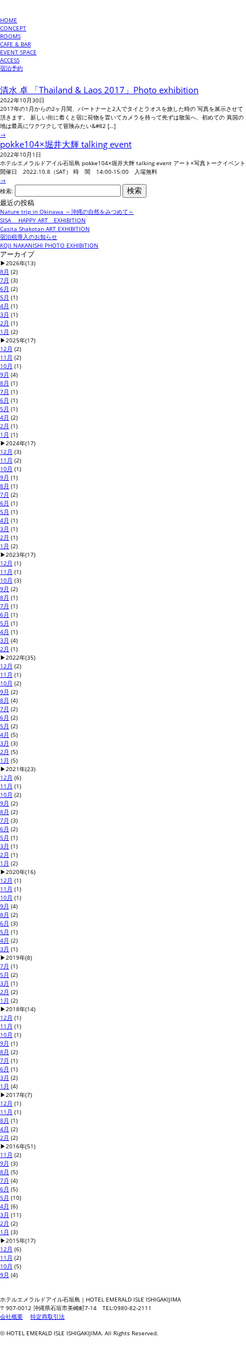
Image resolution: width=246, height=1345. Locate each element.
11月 (6, 357)
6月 (4, 289)
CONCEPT (13, 28)
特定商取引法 (47, 1316)
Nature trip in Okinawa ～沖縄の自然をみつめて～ (67, 211)
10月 (6, 366)
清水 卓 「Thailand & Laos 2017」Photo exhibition (99, 89)
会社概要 (11, 1316)
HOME (8, 20)
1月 (4, 332)
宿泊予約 (11, 68)
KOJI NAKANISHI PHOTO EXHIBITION (49, 245)
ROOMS (10, 36)
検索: (6, 191)
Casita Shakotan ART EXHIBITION (45, 229)
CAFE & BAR (15, 44)
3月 (4, 314)
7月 (4, 280)
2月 (4, 323)
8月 (4, 272)
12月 (6, 349)
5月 (4, 297)
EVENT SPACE (18, 52)
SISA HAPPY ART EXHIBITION (43, 220)
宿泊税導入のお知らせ (28, 237)
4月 (4, 306)
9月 (4, 374)
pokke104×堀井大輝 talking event (66, 144)
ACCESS (9, 60)
